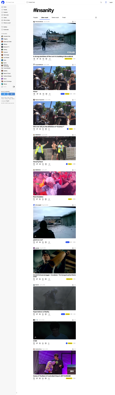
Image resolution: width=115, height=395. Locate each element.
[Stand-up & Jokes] (8, 41)
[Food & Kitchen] (8, 68)
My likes (5, 27)
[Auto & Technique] (8, 81)
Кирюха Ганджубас (39, 99)
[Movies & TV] (8, 47)
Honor (35, 91)
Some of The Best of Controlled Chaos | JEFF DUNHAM (52, 376)
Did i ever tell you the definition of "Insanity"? (48, 126)
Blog (6, 97)
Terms (2, 98)
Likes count (44, 17)
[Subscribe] (14, 86)
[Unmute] (35, 88)
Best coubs (6, 15)
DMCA (13, 98)
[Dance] (8, 78)
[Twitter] (4, 94)
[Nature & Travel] (8, 73)
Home (5, 7)
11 (74, 279)
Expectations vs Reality (41, 312)
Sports (70, 128)
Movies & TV (69, 279)
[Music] (8, 60)
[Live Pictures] (8, 57)
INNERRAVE (38, 134)
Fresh (64, 17)
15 (74, 93)
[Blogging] (8, 39)
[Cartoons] (8, 52)
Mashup (67, 93)
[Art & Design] (8, 55)
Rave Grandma (38, 197)
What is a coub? (7, 23)
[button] (96, 17)
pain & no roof (38, 240)
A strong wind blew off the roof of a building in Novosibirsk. (53, 56)
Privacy (6, 98)
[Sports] (8, 62)
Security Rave (38, 162)
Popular (5, 9)
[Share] (73, 21)
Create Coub (32, 2)
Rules (10, 98)
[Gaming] (8, 49)
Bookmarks (6, 29)
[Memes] (8, 84)
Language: (5, 100)
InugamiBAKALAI (39, 64)
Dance (70, 164)
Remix (62, 93)
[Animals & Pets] (8, 36)
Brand (11, 97)
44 (74, 378)
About (2, 97)
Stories (5, 17)
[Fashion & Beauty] (8, 76)
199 (74, 164)
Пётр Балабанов (39, 21)
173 (74, 199)
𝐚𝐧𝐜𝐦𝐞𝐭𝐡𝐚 (37, 248)
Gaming (67, 314)
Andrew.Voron (38, 349)
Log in (111, 2)
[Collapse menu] (16, 393)
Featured (5, 12)
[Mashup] (8, 44)
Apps (8, 97)
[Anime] (8, 86)
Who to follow (7, 20)
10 (74, 58)
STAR (35, 341)
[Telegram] (11, 94)
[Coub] (2, 2)
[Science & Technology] (8, 65)
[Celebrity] (8, 70)
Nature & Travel (68, 58)
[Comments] (40, 59)
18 (74, 242)
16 (74, 343)
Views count (55, 17)
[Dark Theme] (101, 2)
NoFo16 (37, 284)
